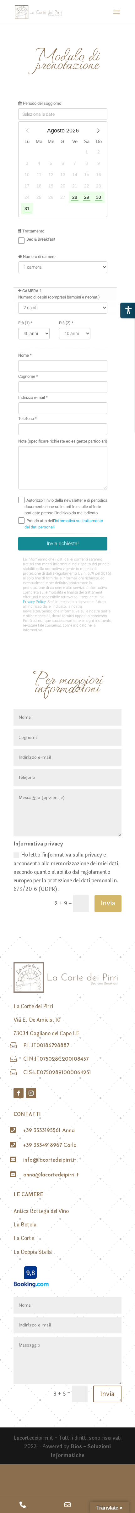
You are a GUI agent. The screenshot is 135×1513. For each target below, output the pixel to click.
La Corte (24, 1238)
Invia (108, 903)
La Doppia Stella (33, 1252)
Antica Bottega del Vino (41, 1211)
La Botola (25, 1225)
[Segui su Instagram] (31, 1093)
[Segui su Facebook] (19, 1093)
